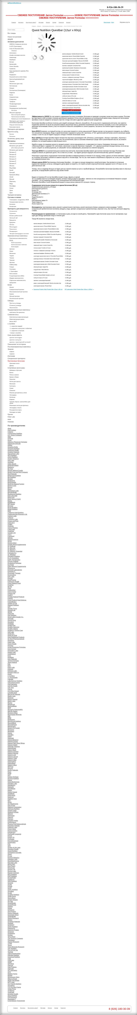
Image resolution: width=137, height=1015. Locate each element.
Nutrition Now (12, 799)
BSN (9, 511)
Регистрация (107, 22)
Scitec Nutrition (13, 889)
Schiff (9, 888)
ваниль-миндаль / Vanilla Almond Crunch (72, 54)
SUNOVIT (11, 925)
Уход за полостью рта (16, 124)
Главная (13, 22)
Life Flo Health (12, 686)
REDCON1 (11, 864)
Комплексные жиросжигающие (19, 317)
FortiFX (10, 595)
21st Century (12, 430)
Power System (12, 831)
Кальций (12, 172)
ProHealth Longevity (14, 834)
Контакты (20, 22)
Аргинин (12, 249)
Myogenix (11, 730)
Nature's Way (12, 760)
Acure (10, 440)
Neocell (10, 768)
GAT (9, 607)
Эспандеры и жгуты (15, 407)
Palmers (10, 819)
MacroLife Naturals (14, 694)
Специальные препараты (16, 358)
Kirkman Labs (12, 671)
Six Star (10, 901)
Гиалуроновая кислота (16, 202)
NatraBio (11, 735)
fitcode (10, 586)
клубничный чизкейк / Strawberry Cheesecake (74, 68)
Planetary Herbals (14, 825)
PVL (9, 844)
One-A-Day (11, 805)
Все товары (12, 33)
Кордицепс (13, 74)
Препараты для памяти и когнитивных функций (17, 121)
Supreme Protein (13, 930)
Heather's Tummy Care (15, 630)
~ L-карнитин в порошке (17, 330)
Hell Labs (11, 632)
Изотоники (11, 356)
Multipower (11, 719)
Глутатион (13, 213)
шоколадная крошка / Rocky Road (71, 107)
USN (9, 958)
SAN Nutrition (12, 881)
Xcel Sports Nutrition (14, 984)
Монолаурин (13, 227)
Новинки (11, 422)
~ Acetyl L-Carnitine (15, 333)
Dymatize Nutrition (14, 556)
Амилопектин (14, 307)
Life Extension (12, 684)
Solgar (10, 908)
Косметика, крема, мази (16, 138)
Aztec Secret (12, 464)
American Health (13, 450)
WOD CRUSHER (13, 980)
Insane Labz (12, 652)
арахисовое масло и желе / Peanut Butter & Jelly (74, 58)
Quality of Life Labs (14, 847)
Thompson (11, 940)
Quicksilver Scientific (14, 852)
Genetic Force (12, 608)
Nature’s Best (12, 765)
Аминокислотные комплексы (17, 236)
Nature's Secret (13, 756)
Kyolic (10, 674)
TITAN (10, 943)
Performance (12, 822)
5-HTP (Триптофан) (16, 46)
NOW (9, 773)
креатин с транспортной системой (20, 342)
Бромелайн (13, 64)
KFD (9, 666)
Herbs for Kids (12, 635)
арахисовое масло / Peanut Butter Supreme (73, 56)
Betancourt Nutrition (14, 475)
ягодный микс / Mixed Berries (69, 93)
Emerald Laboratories (15, 570)
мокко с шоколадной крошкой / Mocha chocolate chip (76, 105)
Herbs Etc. (11, 634)
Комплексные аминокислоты (18, 238)
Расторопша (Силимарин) (17, 90)
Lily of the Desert (13, 691)
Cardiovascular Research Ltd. (17, 514)
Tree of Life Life (13, 950)
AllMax (10, 445)
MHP (9, 708)
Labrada (10, 679)
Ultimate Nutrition (13, 955)
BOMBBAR (11, 502)
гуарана (12, 354)
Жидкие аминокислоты (16, 278)
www (9, 419)
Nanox (10, 733)
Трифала (12, 101)
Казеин (12, 294)
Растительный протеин (17, 298)
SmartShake (12, 903)
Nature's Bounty (13, 753)
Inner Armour (12, 649)
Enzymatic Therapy (14, 573)
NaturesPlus (12, 762)
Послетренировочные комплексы (19, 347)
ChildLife (11, 526)
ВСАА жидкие (15, 246)
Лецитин (12, 81)
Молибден (13, 186)
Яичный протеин (15, 296)
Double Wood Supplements (17, 544)
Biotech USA (12, 486)
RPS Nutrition (12, 874)
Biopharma (11, 480)
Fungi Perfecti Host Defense (17, 600)
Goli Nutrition (12, 615)
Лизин (11, 251)
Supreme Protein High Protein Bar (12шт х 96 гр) (48, 289)
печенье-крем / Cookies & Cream (70, 75)
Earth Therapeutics (14, 560)
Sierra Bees (11, 898)
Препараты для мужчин (16, 129)
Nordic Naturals (13, 770)
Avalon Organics (13, 459)
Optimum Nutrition (14, 809)
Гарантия (61, 22)
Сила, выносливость (15, 335)
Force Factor (12, 592)
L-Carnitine (11, 324)
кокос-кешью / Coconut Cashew (70, 70)
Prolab (10, 836)
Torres (10, 945)
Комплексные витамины (17, 143)
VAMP (10, 962)
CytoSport (11, 536)
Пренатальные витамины (18, 116)
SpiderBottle (12, 916)
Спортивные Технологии (16, 1001)
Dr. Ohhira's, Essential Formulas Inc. (15, 552)
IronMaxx (11, 657)
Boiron (10, 501)
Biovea (10, 487)
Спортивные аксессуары (16, 368)
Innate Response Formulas (17, 647)
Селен (11, 188)
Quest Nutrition (59, 26)
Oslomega (11, 815)
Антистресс (13, 53)
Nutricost (11, 797)
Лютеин (12, 224)
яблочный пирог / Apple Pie (69, 91)
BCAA (11, 240)
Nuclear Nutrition (13, 778)
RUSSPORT (12, 878)
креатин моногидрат (16, 337)
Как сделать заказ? (31, 22)
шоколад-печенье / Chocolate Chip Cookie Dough (75, 84)
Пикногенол (13, 229)
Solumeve (11, 910)
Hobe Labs (11, 417)
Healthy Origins (13, 629)
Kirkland (10, 669)
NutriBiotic (11, 794)
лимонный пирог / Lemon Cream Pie (71, 72)
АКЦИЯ (10, 39)
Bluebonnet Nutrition (14, 494)
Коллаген (12, 136)
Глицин (12, 267)
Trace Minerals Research (16, 947)
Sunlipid (10, 923)
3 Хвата (10, 432)
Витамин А (13, 152)
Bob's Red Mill (12, 496)
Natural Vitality (12, 745)
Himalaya (11, 640)
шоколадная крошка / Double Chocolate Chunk (74, 86)
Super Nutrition (13, 926)
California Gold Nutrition (16, 512)
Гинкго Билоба (14, 66)
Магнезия (12, 383)
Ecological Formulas (14, 563)
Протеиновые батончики (48, 26)
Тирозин (12, 260)
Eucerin (10, 578)
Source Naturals (13, 913)
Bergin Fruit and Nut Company (18, 472)
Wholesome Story (13, 977)
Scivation (11, 891)
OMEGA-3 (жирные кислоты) (18, 44)
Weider (10, 975)
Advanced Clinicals (14, 443)
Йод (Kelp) (13, 168)
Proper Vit (11, 837)
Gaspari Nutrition (13, 605)
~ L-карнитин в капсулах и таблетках (21, 328)
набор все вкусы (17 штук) (69, 100)
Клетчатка (14, 110)
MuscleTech (12, 726)
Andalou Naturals (13, 452)
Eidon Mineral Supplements (17, 566)
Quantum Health (13, 849)
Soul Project (12, 911)
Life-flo (10, 689)
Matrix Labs (11, 701)
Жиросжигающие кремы (17, 319)
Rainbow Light (12, 859)
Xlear (9, 428)
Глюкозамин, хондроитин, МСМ (19, 199)
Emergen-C (11, 571)
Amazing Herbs (13, 447)
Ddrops (10, 538)
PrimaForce (11, 832)
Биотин (12, 134)
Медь (11, 183)
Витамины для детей (16, 145)
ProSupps (11, 839)
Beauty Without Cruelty (15, 470)
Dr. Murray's (11, 549)
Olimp (10, 802)
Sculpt (10, 893)
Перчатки (12, 379)
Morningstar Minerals (15, 714)
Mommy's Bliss (13, 713)
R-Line (10, 856)
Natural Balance (13, 740)
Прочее (10, 414)
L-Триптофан (14, 271)
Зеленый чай (13, 218)
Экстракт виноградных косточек (19, 233)
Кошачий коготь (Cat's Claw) (18, 77)
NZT (9, 800)
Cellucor (10, 517)
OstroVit (10, 817)
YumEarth (11, 992)
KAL (9, 664)
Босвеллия (13, 206)
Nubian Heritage (13, 777)
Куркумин (12, 222)
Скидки (54, 22)
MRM (9, 718)
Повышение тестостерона (17, 344)
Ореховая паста (14, 363)
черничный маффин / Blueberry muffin (72, 79)
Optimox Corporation (14, 807)
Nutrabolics (11, 785)
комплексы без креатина (17, 312)
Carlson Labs (12, 516)
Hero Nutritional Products (16, 637)
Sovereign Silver (13, 915)
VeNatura (11, 964)
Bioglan (10, 479)
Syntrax (10, 935)
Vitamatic (11, 969)
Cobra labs (11, 529)
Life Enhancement (14, 682)
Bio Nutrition (12, 477)
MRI (9, 716)
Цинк (11, 192)
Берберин (13, 59)
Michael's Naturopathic (15, 709)
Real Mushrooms (13, 861)
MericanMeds (12, 706)
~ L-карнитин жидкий (16, 326)
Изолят (12, 287)
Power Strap (12, 829)
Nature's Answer (13, 751)
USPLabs (11, 960)
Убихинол (14, 50)
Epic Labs (11, 576)
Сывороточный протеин (17, 289)
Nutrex (10, 790)
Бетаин (12, 62)
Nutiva (10, 780)
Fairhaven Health (13, 581)
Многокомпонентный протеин (19, 291)
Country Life (12, 533)
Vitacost (10, 965)
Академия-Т (12, 999)
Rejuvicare (11, 868)
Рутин (11, 95)
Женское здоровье (15, 112)
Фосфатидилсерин (15, 104)
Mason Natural (12, 699)
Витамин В (13, 154)
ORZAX (10, 814)
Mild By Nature (12, 711)
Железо (12, 165)
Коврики (12, 399)
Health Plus (11, 625)
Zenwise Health (13, 994)
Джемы (12, 365)
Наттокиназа (13, 86)
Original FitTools (13, 812)
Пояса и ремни (14, 375)
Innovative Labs (13, 650)
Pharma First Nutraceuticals (17, 824)
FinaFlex (11, 585)
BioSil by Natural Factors (16, 484)
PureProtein (12, 842)
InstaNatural (12, 654)
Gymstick (11, 622)
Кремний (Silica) (14, 174)
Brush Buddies (12, 507)
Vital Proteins (12, 967)
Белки (10, 285)
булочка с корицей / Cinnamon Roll (71, 65)
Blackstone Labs (13, 491)
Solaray (10, 906)
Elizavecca (11, 568)
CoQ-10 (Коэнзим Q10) (16, 48)
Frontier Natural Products (16, 597)
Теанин (12, 258)
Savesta (10, 883)
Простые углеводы (15, 303)
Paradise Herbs (13, 820)
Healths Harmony (13, 627)
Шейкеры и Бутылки (16, 370)
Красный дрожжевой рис (17, 79)
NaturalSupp (12, 748)
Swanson (11, 932)
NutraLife (11, 787)
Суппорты (13, 386)
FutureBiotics (12, 602)
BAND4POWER (13, 465)
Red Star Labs (12, 863)
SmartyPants (12, 905)
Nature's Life (12, 755)
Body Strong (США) (14, 499)
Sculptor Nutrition (13, 895)
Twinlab (10, 952)
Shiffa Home (12, 896)
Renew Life (11, 869)
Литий (11, 177)
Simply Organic (13, 900)
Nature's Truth (12, 758)
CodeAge (11, 531)
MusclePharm (12, 725)
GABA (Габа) (13, 264)
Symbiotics (11, 933)
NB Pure (10, 767)
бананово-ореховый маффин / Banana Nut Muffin (75, 61)
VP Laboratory (12, 970)
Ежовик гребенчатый (16, 215)
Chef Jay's (11, 523)
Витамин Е (13, 161)
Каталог (68, 22)
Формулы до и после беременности (20, 118)
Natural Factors (13, 741)
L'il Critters (11, 676)
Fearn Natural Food (14, 583)
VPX (9, 972)
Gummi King (12, 620)
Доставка (41, 22)
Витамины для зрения (16, 150)
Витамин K (13, 163)
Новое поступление (14, 37)
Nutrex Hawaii (12, 792)
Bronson (10, 506)
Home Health (12, 644)
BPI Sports (11, 504)
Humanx (10, 645)
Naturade (11, 738)
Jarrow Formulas (13, 661)
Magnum (10, 698)
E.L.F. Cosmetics (13, 558)
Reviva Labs (12, 871)
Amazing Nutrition (13, 448)
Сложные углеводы (15, 305)
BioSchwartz (12, 482)
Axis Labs (11, 460)
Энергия (11, 349)
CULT (10, 534)
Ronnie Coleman (13, 873)
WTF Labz (11, 982)
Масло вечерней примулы (18, 114)
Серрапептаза (14, 97)
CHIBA (10, 524)
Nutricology (11, 795)
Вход (112, 22)
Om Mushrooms (13, 804)
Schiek (10, 886)
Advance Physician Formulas (17, 442)
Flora (9, 588)
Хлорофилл (13, 106)
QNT (9, 846)
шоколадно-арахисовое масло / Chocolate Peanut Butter (77, 82)
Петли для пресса (15, 381)
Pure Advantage (13, 841)
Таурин (12, 255)
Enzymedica (12, 575)
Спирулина (13, 99)
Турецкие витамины (14, 195)
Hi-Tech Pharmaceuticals (16, 639)
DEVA (10, 541)
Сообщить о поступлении (71, 113)
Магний (12, 179)
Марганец (13, 181)
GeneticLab (11, 610)
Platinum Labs (12, 827)
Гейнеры (11, 301)
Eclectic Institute (13, 561)
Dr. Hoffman (11, 546)
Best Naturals (12, 474)
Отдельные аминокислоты (18, 280)
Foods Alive (11, 590)
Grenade (10, 618)
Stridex (10, 920)
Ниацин (12, 88)
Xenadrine (11, 985)
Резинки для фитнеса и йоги (18, 392)
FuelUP (10, 598)
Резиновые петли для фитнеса (19, 405)
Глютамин (13, 269)
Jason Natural (12, 662)
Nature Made (12, 750)
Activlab (10, 438)
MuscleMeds (12, 723)
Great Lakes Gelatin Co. (15, 617)
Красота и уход (13, 131)
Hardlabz (11, 624)
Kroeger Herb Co (13, 672)
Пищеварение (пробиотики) (18, 108)
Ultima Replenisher (14, 953)
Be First (10, 469)
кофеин (12, 351)
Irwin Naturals (12, 659)
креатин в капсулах (15, 340)
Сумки (11, 388)
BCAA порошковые (16, 242)
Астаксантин (13, 211)
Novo (9, 772)
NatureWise (11, 763)
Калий (11, 170)
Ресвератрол (13, 231)
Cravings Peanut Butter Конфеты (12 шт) (72, 98)
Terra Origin (11, 937)
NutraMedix (11, 788)
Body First (11, 497)
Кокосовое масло (15, 127)
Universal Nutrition (14, 957)
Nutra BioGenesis (13, 782)
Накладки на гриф (15, 412)
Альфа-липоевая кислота (17, 55)
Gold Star (11, 613)
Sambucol (11, 879)
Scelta (10, 884)
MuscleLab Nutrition (14, 721)
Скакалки (12, 390)
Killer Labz (11, 667)
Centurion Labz (13, 519)
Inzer (9, 656)
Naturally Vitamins (14, 746)
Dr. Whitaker (12, 555)
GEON (10, 612)
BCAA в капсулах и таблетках (19, 244)
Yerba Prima (12, 989)
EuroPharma (12, 580)
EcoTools (11, 565)
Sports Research (13, 918)
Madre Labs (11, 696)
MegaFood (11, 704)
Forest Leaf (11, 593)
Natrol (10, 736)
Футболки (12, 397)
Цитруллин (13, 282)
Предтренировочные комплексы (19, 310)
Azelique (11, 462)
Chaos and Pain (13, 521)
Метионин (13, 253)
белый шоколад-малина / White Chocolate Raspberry (76, 63)
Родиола (12, 92)
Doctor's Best (12, 543)
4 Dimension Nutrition (15, 433)
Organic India (12, 810)
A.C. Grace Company (15, 435)
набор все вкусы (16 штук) (69, 96)
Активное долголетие (16, 42)
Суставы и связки (14, 197)
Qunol (10, 854)
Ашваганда (13, 57)
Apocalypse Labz (13, 454)
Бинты (11, 372)
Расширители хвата (16, 410)
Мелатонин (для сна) (16, 83)
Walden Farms (12, 974)
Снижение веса (13, 314)
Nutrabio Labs (12, 783)
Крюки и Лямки (14, 377)
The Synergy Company (15, 938)
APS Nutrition (12, 455)
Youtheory (11, 990)
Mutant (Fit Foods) (14, 728)
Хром (11, 190)
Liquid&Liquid (12, 693)
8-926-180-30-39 (115, 7)
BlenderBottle (12, 492)
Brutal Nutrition (13, 509)
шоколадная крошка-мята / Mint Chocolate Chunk (75, 89)
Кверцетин (13, 220)
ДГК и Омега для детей (17, 147)
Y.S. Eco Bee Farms (14, 987)
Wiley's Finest (12, 979)
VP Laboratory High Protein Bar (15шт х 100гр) (78, 289)
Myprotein (11, 731)
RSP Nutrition (12, 876)
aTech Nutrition (13, 457)
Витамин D (13, 159)
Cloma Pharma (13, 528)
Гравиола (12, 68)
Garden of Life (12, 603)
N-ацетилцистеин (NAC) (17, 276)
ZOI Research (12, 997)
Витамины (12, 141)
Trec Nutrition (12, 948)
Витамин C (13, 156)
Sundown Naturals (14, 921)
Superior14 (11, 928)
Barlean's (11, 467)
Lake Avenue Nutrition (15, 681)
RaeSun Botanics (13, 857)
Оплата (48, 22)
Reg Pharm (11, 866)
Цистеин (12, 262)
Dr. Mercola (11, 548)
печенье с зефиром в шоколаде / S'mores (73, 77)
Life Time (11, 687)
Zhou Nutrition (12, 995)
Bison (9, 489)
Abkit (9, 437)
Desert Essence (13, 539)
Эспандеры (13, 395)
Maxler (10, 703)
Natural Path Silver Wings (16, 743)
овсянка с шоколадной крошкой (70, 103)
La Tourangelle (13, 677)
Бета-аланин (13, 273)
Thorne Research (13, 942)
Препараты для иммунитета (18, 209)
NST (9, 775)
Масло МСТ (13, 321)
